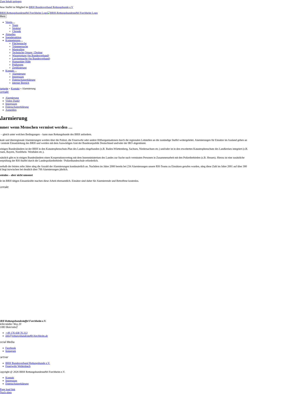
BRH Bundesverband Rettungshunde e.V (51, 7)
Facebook (10, 347)
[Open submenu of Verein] (13, 23)
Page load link (7, 389)
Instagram (10, 351)
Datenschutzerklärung (17, 106)
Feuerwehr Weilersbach (17, 366)
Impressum (11, 103)
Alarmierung (12, 97)
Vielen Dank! (12, 100)
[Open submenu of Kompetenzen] (21, 41)
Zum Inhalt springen (11, 1)
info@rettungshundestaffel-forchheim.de (26, 335)
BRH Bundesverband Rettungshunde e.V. (27, 363)
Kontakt (15, 88)
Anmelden (11, 109)
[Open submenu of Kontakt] (15, 71)
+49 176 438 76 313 (16, 332)
